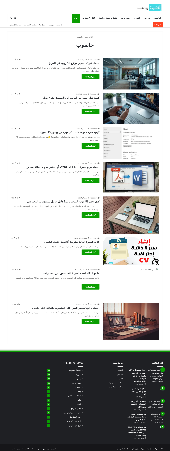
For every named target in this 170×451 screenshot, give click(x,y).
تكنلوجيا (78, 404)
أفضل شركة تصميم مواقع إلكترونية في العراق (73, 63)
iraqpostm (93, 59)
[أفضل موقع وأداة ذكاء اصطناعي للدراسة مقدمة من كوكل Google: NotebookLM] (155, 376)
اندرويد (147, 18)
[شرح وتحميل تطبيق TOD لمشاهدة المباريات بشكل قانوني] (155, 418)
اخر (76, 18)
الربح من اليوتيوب (74, 425)
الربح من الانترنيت (74, 421)
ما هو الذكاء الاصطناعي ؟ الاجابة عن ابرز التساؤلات (71, 273)
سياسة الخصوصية (30, 25)
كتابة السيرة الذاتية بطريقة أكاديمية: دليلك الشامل (71, 241)
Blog (79, 391)
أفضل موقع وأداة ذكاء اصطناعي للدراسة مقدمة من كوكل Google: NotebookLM (137, 376)
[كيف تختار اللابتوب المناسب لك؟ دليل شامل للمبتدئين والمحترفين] (131, 215)
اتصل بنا (42, 25)
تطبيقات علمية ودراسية (108, 18)
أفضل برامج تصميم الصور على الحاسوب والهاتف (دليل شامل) (65, 307)
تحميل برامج (125, 18)
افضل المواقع (76, 408)
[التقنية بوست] (149, 7)
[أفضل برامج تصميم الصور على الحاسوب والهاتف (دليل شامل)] (131, 321)
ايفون (138, 18)
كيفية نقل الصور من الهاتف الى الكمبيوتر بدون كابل (71, 97)
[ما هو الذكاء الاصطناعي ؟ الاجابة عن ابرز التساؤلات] (131, 284)
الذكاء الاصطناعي (88, 18)
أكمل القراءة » (90, 77)
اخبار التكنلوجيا (75, 417)
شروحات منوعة (75, 370)
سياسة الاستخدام (15, 25)
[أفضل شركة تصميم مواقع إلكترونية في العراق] (131, 73)
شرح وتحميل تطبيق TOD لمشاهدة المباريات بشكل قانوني (136, 417)
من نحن (51, 25)
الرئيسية (157, 18)
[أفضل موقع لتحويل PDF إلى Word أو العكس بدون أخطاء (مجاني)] (131, 177)
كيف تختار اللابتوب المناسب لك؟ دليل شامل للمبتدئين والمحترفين (63, 201)
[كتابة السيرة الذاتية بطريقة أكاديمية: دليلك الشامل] (131, 251)
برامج (79, 400)
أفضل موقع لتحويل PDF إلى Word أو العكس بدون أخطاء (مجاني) (62, 166)
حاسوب (78, 387)
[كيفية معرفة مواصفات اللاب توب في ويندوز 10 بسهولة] (131, 143)
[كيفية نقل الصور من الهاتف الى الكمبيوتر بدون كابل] (131, 108)
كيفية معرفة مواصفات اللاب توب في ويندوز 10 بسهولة (69, 132)
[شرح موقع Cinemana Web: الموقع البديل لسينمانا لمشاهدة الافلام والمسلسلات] (155, 431)
